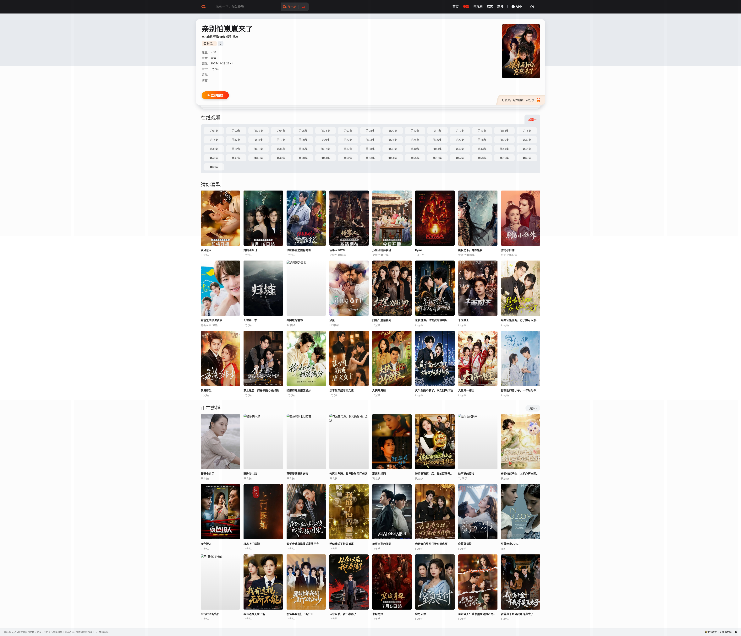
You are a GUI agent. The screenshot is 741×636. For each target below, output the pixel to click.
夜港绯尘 (206, 390)
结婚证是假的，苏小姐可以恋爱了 (520, 320)
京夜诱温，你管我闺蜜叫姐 (431, 320)
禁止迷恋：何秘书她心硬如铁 (261, 390)
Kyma (418, 250)
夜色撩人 (206, 543)
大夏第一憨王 (466, 390)
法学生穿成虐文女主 (341, 390)
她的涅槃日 (250, 250)
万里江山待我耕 (381, 250)
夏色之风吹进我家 (211, 320)
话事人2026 (337, 250)
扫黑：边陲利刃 (381, 320)
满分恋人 (206, 250)
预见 (332, 320)
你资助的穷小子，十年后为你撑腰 (520, 390)
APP (519, 6)
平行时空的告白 (210, 614)
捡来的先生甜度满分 (299, 390)
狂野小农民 (207, 473)
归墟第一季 (250, 320)
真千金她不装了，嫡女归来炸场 (434, 390)
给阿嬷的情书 (295, 320)
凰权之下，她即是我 (470, 250)
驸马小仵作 (507, 250)
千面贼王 (463, 320)
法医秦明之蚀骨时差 (299, 250)
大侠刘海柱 (379, 390)
